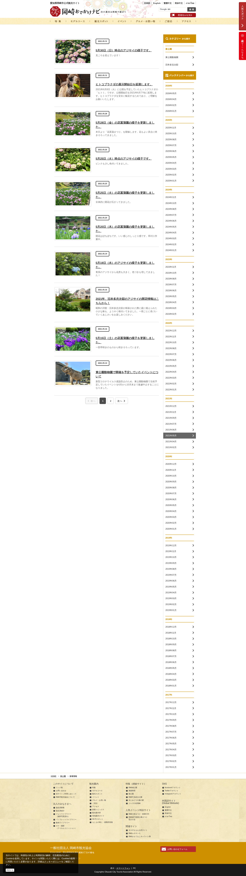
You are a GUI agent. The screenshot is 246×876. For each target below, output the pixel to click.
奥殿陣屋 (132, 791)
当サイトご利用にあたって (66, 794)
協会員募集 (60, 808)
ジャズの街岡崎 (135, 803)
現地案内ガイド (98, 816)
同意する (10, 870)
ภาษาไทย (190, 3)
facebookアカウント (173, 788)
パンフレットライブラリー (66, 820)
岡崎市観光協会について (65, 797)
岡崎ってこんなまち (242, 48)
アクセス (95, 806)
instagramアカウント (173, 794)
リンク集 (59, 788)
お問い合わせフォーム (177, 849)
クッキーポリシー (52, 861)
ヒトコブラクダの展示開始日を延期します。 (124, 84)
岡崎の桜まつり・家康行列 (139, 814)
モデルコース (97, 791)
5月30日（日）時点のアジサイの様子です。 (124, 50)
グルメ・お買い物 (99, 800)
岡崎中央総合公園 (135, 797)
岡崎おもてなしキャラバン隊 (140, 836)
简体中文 (179, 3)
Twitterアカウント (171, 791)
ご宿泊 (94, 803)
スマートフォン (123, 868)
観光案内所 (96, 813)
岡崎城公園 (133, 788)
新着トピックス (98, 810)
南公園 (131, 794)
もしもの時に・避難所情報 (102, 822)
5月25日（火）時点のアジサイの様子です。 (124, 158)
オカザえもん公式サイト (138, 830)
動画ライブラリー (63, 823)
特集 (94, 788)
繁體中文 (168, 3)
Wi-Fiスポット (97, 819)
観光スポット (97, 794)
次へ (120, 401)
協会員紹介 (60, 811)
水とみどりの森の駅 (136, 800)
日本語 (147, 3)
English (157, 3)
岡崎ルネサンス (135, 833)
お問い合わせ (61, 791)
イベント (95, 797)
